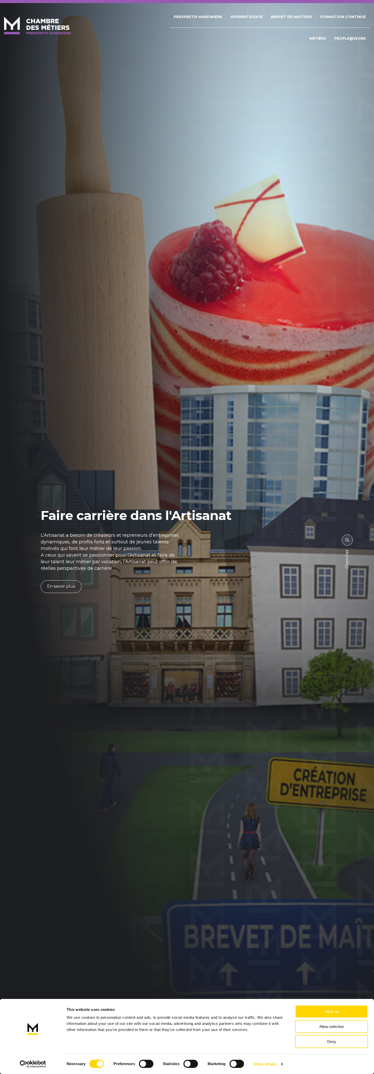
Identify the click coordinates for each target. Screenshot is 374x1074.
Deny (331, 1041)
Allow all (331, 1011)
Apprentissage (247, 17)
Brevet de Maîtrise (291, 17)
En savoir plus (61, 586)
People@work (350, 38)
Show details (265, 1064)
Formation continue (343, 17)
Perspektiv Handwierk (198, 17)
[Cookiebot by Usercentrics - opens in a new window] (33, 1064)
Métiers (317, 38)
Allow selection (331, 1026)
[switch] (146, 1064)
